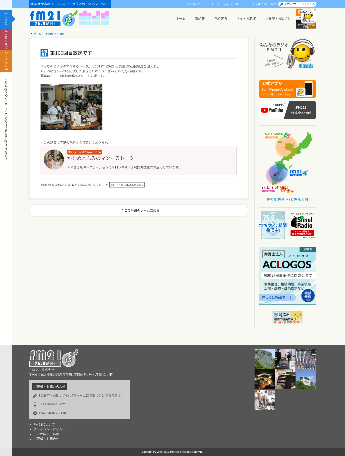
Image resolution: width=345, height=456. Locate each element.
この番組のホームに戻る (141, 210)
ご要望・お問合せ (46, 439)
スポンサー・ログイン (299, 4)
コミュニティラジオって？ (229, 4)
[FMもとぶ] (301, 199)
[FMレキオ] (285, 199)
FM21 (6, 21)
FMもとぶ (6, 63)
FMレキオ (6, 41)
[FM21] (271, 199)
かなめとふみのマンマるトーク (100, 158)
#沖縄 (44, 184)
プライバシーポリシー (49, 429)
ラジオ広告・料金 (264, 4)
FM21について (196, 4)
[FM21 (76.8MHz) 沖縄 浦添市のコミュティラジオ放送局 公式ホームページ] (54, 18)
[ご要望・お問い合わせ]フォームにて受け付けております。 (81, 395)
